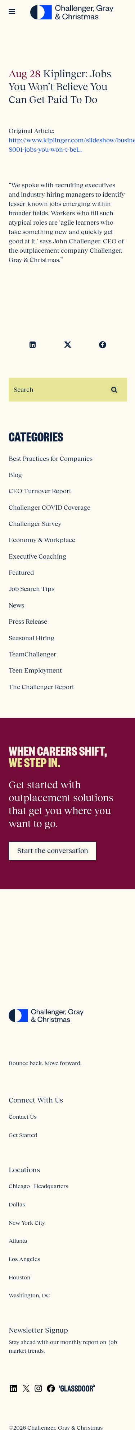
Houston (19, 1277)
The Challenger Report (41, 687)
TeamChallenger (32, 654)
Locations (24, 1170)
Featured (21, 572)
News (16, 605)
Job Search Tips (31, 588)
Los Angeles (24, 1259)
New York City (27, 1222)
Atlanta (18, 1240)
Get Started (23, 1135)
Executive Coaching (37, 556)
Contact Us (22, 1116)
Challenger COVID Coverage (49, 507)
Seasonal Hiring (31, 638)
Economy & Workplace (42, 540)
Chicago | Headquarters (38, 1186)
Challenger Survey (35, 523)
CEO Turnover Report (40, 491)
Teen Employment (35, 670)
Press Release (28, 621)
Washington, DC (29, 1295)
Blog (15, 474)
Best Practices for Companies (51, 458)
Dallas (17, 1204)
